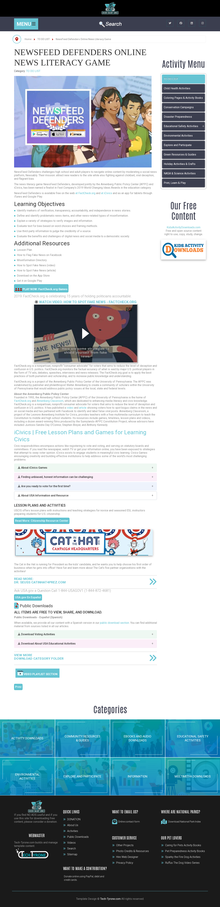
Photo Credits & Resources (132, 851)
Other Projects (125, 845)
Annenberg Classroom (50, 400)
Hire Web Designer (127, 857)
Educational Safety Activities (181, 126)
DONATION (73, 819)
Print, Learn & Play (175, 182)
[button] (85, 467)
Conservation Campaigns (179, 107)
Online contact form (129, 821)
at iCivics (106, 193)
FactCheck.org (22, 400)
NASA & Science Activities (180, 173)
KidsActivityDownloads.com (183, 227)
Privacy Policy (124, 862)
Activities (72, 831)
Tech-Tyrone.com (110, 898)
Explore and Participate (178, 145)
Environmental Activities (178, 135)
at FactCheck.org (85, 193)
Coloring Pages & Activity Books (183, 97)
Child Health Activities (177, 88)
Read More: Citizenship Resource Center (41, 520)
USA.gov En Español (28, 597)
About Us (72, 825)
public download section (114, 622)
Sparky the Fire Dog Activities (182, 857)
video (70, 407)
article (82, 407)
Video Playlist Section (40, 674)
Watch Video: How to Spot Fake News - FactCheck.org (87, 302)
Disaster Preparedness (178, 116)
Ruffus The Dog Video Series (182, 862)
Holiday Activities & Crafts (179, 164)
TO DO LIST (33, 71)
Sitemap (72, 854)
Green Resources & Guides (180, 154)
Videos (71, 842)
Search (71, 848)
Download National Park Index (184, 821)
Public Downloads (78, 836)
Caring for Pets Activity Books (183, 845)
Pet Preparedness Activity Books (185, 851)
